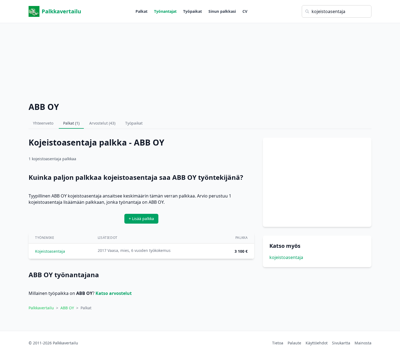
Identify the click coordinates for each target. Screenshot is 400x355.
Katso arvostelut (114, 293)
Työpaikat (192, 11)
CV (244, 11)
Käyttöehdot (317, 342)
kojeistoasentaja (286, 257)
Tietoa (277, 342)
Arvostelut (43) (102, 123)
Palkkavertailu (61, 11)
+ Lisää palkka (141, 218)
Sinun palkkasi (222, 11)
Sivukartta (341, 342)
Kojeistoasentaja (50, 251)
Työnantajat (165, 11)
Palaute (294, 342)
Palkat (141, 11)
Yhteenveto (43, 123)
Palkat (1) (71, 123)
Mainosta (363, 342)
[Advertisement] (200, 61)
